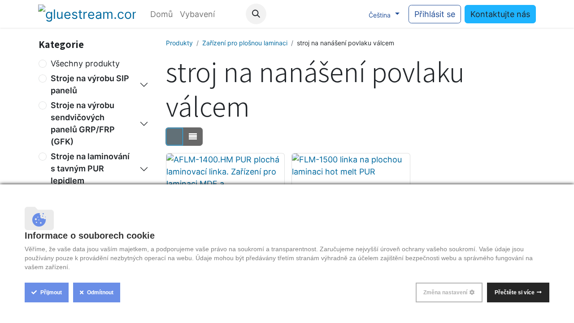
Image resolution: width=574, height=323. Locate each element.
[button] (256, 14)
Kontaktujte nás (500, 14)
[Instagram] (333, 14)
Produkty (179, 43)
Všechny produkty (85, 63)
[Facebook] (296, 14)
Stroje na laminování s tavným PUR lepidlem (90, 168)
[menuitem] (161, 14)
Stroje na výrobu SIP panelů (90, 84)
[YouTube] (315, 14)
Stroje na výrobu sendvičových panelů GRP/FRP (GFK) (83, 123)
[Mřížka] (174, 136)
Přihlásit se (434, 14)
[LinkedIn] (352, 14)
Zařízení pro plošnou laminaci (244, 43)
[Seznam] (193, 136)
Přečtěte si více (515, 292)
